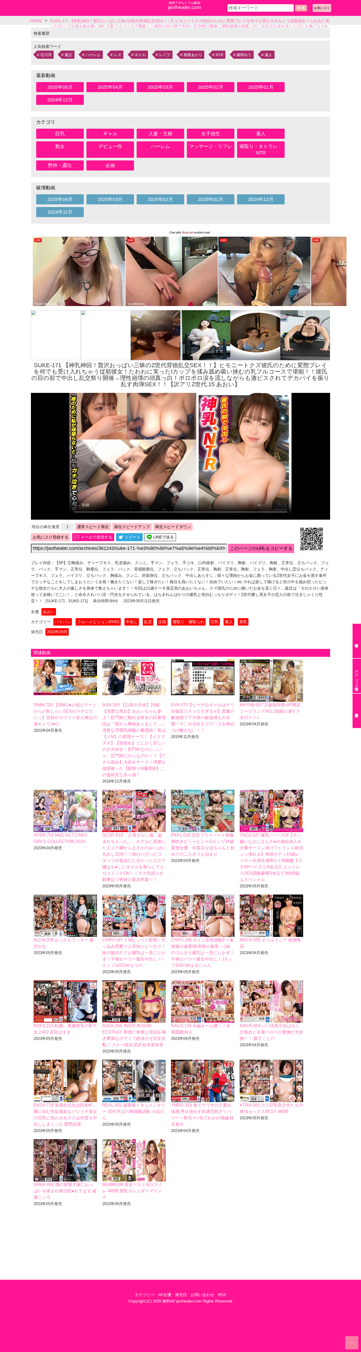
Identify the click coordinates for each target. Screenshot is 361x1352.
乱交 (148, 621)
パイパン (63, 621)
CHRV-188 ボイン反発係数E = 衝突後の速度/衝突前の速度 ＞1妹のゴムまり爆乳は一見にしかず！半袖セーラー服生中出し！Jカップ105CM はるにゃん (202, 953)
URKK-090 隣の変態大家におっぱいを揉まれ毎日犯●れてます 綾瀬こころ (65, 1191)
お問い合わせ (202, 1294)
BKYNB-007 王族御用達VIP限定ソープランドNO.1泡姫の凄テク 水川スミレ (270, 711)
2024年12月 (60, 99)
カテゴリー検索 (356, 675)
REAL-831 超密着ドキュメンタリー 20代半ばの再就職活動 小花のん (133, 1111)
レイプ (164, 55)
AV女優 (164, 1294)
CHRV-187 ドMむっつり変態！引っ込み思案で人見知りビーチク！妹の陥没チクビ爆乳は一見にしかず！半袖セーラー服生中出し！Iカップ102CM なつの (134, 953)
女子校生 (210, 133)
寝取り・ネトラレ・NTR (260, 149)
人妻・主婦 (160, 133)
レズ (117, 55)
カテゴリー (145, 1294)
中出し (132, 621)
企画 (110, 165)
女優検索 (357, 641)
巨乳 (60, 133)
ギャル (140, 55)
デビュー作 (110, 146)
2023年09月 (57, 632)
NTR (219, 55)
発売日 (181, 1294)
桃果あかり (193, 55)
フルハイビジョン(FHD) (98, 621)
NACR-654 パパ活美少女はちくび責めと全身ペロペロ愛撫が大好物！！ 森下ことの (271, 1032)
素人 (268, 55)
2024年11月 (60, 212)
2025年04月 (110, 87)
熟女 (60, 146)
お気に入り (322, 8)
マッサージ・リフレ (210, 146)
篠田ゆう (244, 55)
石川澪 (46, 55)
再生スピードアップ (132, 526)
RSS (222, 1294)
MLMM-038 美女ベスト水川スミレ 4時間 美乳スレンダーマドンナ (132, 1191)
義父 (68, 55)
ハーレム (93, 55)
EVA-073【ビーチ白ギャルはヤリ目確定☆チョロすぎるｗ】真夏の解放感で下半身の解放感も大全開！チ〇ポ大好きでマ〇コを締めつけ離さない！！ (202, 718)
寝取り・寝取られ (188, 621)
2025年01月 (261, 87)
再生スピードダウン (173, 526)
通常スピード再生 (93, 526)
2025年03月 (160, 87)
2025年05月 (60, 87)
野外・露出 (60, 165)
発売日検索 (357, 711)
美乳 (243, 621)
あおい (49, 611)
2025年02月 (210, 87)
